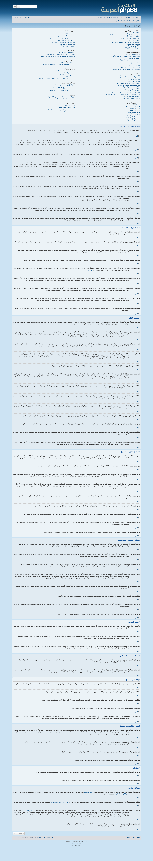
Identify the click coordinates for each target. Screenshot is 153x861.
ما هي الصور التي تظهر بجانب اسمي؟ (129, 63)
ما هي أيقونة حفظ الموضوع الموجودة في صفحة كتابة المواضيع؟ (122, 94)
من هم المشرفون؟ (70, 35)
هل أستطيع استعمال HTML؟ (132, 106)
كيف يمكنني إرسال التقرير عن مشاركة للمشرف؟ (126, 92)
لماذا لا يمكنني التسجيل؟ (133, 36)
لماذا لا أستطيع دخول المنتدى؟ (131, 87)
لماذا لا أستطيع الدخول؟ (133, 40)
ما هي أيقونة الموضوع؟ (133, 120)
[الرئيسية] (119, 8)
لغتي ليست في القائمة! (133, 62)
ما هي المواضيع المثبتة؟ (133, 116)
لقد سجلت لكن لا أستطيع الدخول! (130, 38)
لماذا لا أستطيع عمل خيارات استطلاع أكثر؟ (128, 83)
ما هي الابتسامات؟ (135, 108)
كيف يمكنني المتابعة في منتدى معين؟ (65, 88)
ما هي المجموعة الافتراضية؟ (67, 44)
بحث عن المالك (30, 810)
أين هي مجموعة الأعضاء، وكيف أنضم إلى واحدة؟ (62, 38)
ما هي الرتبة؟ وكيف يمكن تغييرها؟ (130, 67)
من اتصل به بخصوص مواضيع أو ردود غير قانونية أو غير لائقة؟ (58, 109)
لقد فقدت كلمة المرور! (133, 44)
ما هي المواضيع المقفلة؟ (133, 118)
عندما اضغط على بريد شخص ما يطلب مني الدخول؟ (125, 69)
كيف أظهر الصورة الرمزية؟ (132, 65)
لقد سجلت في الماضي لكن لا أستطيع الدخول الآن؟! (125, 42)
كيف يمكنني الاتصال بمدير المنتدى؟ (65, 111)
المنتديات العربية (73, 843)
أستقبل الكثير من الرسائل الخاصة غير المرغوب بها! (61, 54)
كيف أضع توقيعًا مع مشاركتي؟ (131, 79)
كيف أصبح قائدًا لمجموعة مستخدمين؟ (64, 40)
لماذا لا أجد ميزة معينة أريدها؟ (67, 107)
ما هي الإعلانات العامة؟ (133, 112)
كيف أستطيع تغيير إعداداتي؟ (132, 54)
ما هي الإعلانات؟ (135, 114)
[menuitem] (124, 17)
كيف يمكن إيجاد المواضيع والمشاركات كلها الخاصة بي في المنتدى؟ (56, 78)
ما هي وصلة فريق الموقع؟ (68, 46)
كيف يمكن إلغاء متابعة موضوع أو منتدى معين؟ (62, 90)
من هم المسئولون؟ (70, 33)
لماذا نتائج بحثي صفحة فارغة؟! (67, 75)
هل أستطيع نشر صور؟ (134, 110)
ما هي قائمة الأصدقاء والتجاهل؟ (66, 62)
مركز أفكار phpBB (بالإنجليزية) (59, 802)
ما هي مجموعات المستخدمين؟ (66, 36)
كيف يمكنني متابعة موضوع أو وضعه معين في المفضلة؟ (60, 87)
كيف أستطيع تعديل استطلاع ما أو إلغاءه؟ (129, 85)
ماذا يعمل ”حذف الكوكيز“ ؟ (132, 48)
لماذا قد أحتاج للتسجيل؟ (133, 33)
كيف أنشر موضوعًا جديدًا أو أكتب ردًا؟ (130, 76)
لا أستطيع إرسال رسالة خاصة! (67, 52)
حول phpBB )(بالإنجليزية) (122, 794)
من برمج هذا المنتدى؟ (69, 105)
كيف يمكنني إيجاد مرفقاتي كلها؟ (66, 99)
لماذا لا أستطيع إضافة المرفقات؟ (131, 89)
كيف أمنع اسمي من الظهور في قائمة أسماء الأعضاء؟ (125, 56)
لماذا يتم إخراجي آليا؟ (134, 46)
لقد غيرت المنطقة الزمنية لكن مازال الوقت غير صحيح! (125, 60)
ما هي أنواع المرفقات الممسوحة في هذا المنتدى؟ (61, 97)
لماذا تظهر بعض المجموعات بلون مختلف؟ (63, 42)
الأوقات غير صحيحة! (134, 58)
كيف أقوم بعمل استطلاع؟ (133, 81)
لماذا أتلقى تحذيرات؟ (134, 91)
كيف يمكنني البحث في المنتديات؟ (65, 71)
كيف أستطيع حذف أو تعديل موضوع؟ (130, 77)
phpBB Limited (88, 792)
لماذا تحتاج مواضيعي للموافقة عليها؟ (130, 96)
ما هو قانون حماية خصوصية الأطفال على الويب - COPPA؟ (124, 35)
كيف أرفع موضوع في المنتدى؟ (131, 98)
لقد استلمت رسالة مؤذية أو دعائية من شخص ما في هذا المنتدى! (57, 56)
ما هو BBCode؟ (135, 104)
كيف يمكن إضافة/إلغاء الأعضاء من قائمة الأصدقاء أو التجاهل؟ (58, 64)
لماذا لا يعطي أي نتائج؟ (69, 73)
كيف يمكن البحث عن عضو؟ (67, 76)
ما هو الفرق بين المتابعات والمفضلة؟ (65, 85)
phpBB (90, 270)
